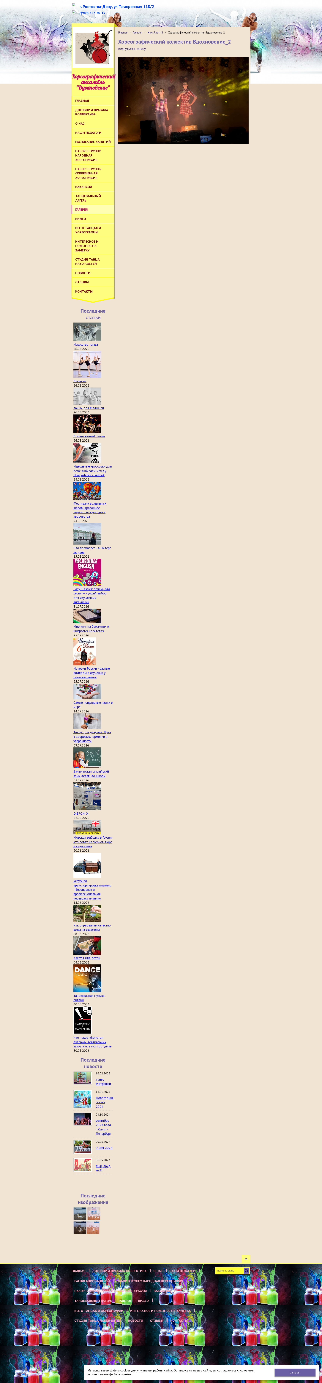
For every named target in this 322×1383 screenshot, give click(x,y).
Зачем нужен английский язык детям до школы (91, 773)
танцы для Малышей (88, 408)
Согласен (295, 1372)
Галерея (137, 32)
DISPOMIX (80, 813)
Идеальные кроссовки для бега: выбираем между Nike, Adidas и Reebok (92, 470)
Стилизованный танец (89, 436)
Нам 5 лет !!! (155, 32)
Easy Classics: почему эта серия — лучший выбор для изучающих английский (91, 595)
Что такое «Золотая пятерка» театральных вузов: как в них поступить (92, 1041)
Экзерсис (79, 381)
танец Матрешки (103, 1081)
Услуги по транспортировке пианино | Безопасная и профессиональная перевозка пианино (92, 889)
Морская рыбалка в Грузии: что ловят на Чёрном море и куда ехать (92, 841)
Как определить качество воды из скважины (92, 927)
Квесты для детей (86, 958)
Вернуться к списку (132, 49)
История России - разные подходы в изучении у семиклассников (91, 672)
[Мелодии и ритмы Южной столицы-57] (93, 1227)
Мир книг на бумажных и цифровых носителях (91, 628)
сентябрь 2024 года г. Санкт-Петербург (103, 1127)
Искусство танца (85, 344)
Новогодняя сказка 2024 (104, 1102)
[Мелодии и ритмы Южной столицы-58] (79, 1227)
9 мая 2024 (104, 1148)
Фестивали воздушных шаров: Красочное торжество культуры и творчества (89, 510)
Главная (122, 32)
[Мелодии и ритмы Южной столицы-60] (79, 1213)
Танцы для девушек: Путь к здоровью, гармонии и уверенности (92, 736)
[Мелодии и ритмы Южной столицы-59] (93, 1213)
